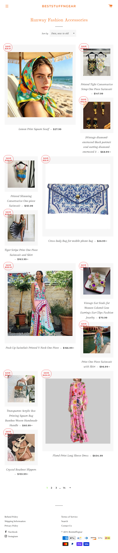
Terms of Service (69, 516)
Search (64, 521)
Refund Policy (11, 516)
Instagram (13, 536)
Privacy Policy (11, 525)
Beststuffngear (59, 6)
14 (64, 487)
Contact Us (66, 525)
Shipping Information (15, 521)
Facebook (12, 531)
